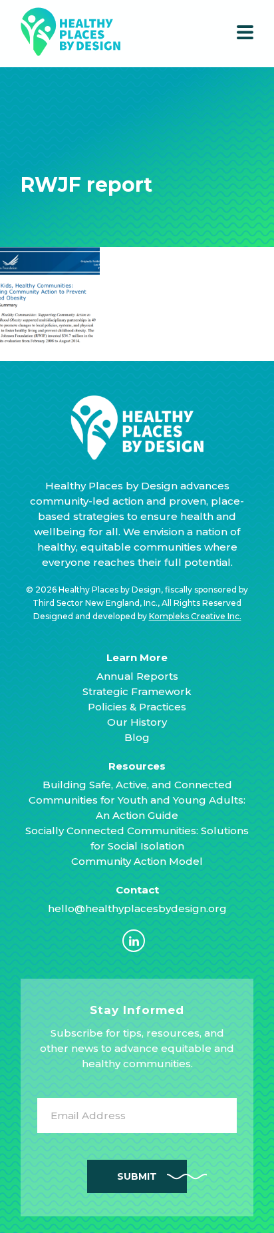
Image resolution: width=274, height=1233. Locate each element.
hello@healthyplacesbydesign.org (137, 908)
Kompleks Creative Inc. (195, 616)
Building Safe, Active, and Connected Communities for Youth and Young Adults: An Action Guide (137, 800)
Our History (137, 722)
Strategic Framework (137, 691)
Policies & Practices (137, 706)
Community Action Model (137, 861)
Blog (137, 737)
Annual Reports (137, 676)
